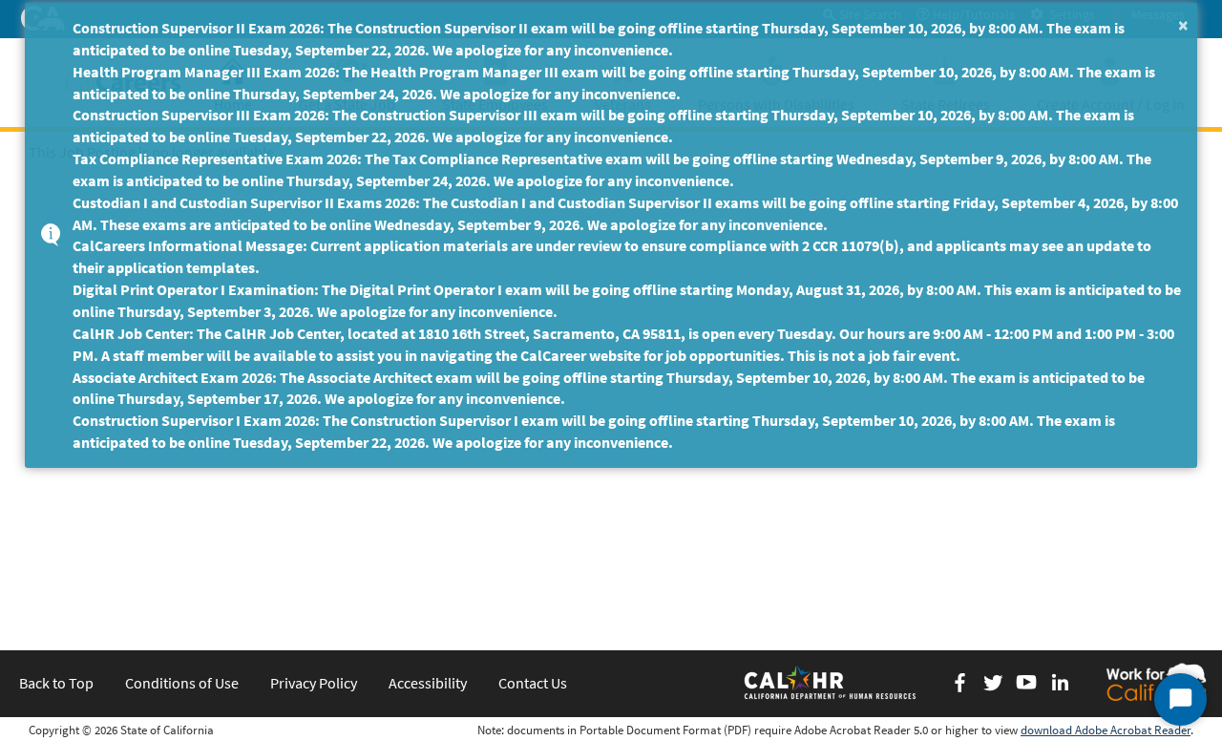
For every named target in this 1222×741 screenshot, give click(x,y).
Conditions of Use (182, 682)
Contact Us (532, 682)
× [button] (1183, 24)
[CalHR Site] (831, 681)
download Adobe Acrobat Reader (1105, 730)
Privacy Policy (313, 682)
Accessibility (428, 682)
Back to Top (56, 682)
